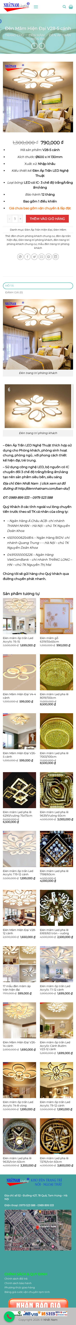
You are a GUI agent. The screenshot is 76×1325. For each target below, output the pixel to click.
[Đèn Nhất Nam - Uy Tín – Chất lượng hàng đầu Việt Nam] (17, 7)
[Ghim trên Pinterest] (48, 257)
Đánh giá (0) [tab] (14, 292)
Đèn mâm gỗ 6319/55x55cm (49, 639)
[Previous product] (42, 46)
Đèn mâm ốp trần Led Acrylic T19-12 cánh (18, 872)
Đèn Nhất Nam (26, 483)
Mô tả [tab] (9, 285)
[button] (36, 7)
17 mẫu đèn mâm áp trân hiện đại (17, 988)
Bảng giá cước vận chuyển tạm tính (27, 1292)
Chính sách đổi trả (15, 1278)
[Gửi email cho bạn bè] (41, 257)
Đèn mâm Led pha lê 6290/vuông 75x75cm (17, 814)
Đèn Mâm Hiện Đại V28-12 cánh (19, 931)
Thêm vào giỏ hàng (47, 219)
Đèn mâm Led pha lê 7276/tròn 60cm (54, 1160)
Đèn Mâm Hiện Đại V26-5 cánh (19, 755)
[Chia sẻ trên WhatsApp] (20, 257)
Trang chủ (14, 35)
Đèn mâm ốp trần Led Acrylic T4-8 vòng (18, 1103)
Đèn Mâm (37, 35)
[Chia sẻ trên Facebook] (27, 257)
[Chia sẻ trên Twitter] (34, 257)
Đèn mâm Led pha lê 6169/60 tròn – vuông (54, 931)
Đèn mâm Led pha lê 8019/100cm (54, 696)
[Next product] (34, 46)
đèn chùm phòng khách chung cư (33, 236)
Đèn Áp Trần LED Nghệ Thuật (28, 445)
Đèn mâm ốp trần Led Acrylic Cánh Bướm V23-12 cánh (55, 1046)
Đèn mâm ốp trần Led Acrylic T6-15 (18, 639)
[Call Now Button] (9, 1316)
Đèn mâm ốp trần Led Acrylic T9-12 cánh (55, 1103)
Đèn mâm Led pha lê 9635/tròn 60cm (17, 1160)
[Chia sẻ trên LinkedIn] (55, 257)
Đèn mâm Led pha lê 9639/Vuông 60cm (54, 814)
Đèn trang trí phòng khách (35, 239)
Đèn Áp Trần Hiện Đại (38, 229)
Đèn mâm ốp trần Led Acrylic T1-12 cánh (55, 988)
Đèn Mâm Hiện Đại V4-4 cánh (19, 696)
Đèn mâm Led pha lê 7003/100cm (54, 755)
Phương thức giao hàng (19, 1287)
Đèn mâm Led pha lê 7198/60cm (54, 872)
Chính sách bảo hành (18, 1283)
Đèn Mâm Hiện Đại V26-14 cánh (19, 1044)
